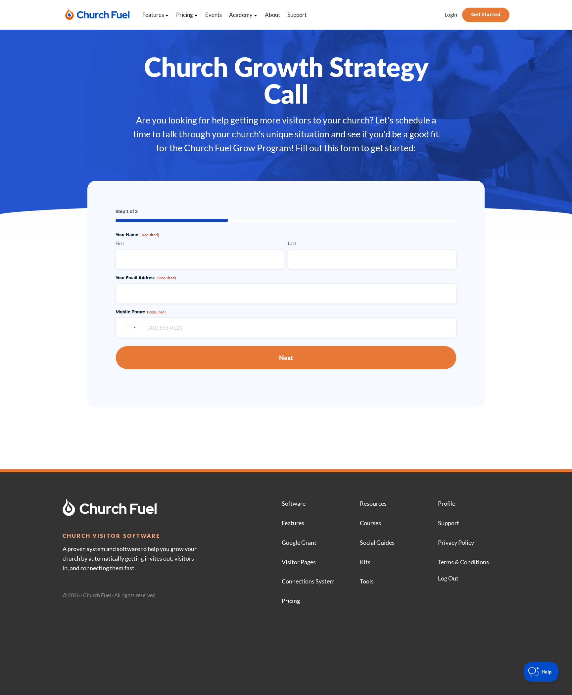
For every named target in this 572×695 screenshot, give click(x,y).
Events (213, 14)
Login (451, 14)
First (120, 243)
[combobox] (130, 328)
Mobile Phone (141, 311)
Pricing (184, 14)
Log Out (448, 578)
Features (153, 14)
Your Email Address (146, 277)
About (272, 14)
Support (297, 14)
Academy (241, 14)
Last (292, 243)
